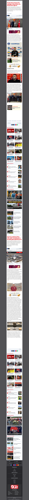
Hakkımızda (9, 492)
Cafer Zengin (11, 28)
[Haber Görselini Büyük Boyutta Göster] (14, 22)
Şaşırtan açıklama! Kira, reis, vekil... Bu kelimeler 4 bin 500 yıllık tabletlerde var (17, 235)
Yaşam (14, 476)
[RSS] (18, 465)
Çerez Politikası (16, 493)
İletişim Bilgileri (16, 494)
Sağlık (14, 475)
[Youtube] (16, 465)
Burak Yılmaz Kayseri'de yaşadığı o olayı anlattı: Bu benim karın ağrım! (16, 1)
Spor (10, 1)
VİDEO (9, 461)
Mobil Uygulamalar (10, 493)
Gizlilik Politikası (16, 491)
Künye (9, 491)
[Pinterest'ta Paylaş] (15, 124)
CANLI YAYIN (10, 463)
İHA (11, 263)
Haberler (8, 1)
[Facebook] (11, 465)
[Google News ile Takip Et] (20, 28)
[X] (12, 465)
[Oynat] (14, 257)
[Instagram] (13, 465)
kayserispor (10, 13)
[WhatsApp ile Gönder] (17, 124)
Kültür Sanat (11, 235)
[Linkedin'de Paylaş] (14, 124)
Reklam (9, 494)
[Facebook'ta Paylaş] (7, 15)
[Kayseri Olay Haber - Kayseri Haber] (14, 487)
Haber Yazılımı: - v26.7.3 (15, 499)
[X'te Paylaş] (8, 15)
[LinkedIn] (15, 465)
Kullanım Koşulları (17, 492)
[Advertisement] (14, 115)
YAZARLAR (17, 463)
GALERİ (17, 461)
